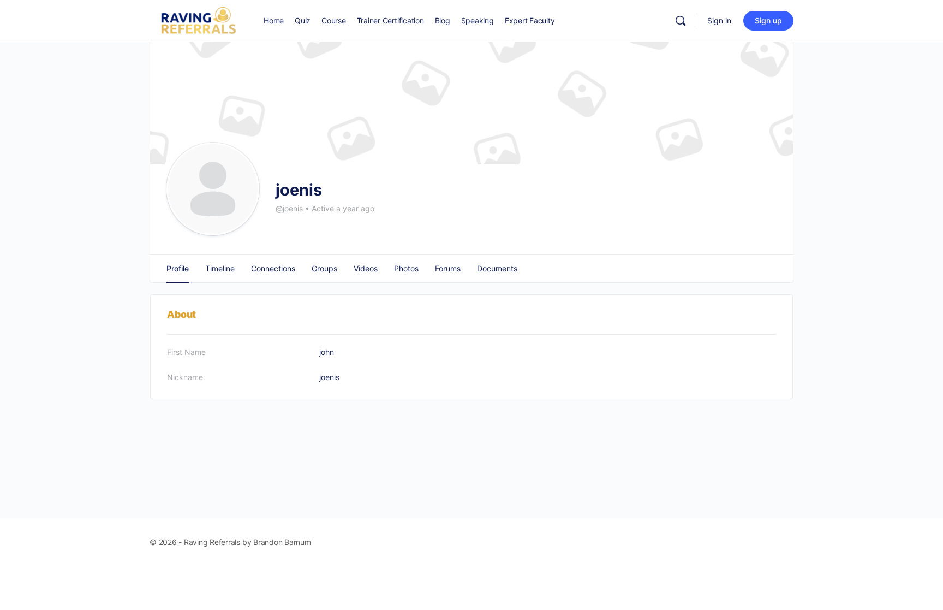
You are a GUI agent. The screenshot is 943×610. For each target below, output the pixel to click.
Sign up (768, 20)
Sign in (719, 20)
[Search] (680, 20)
